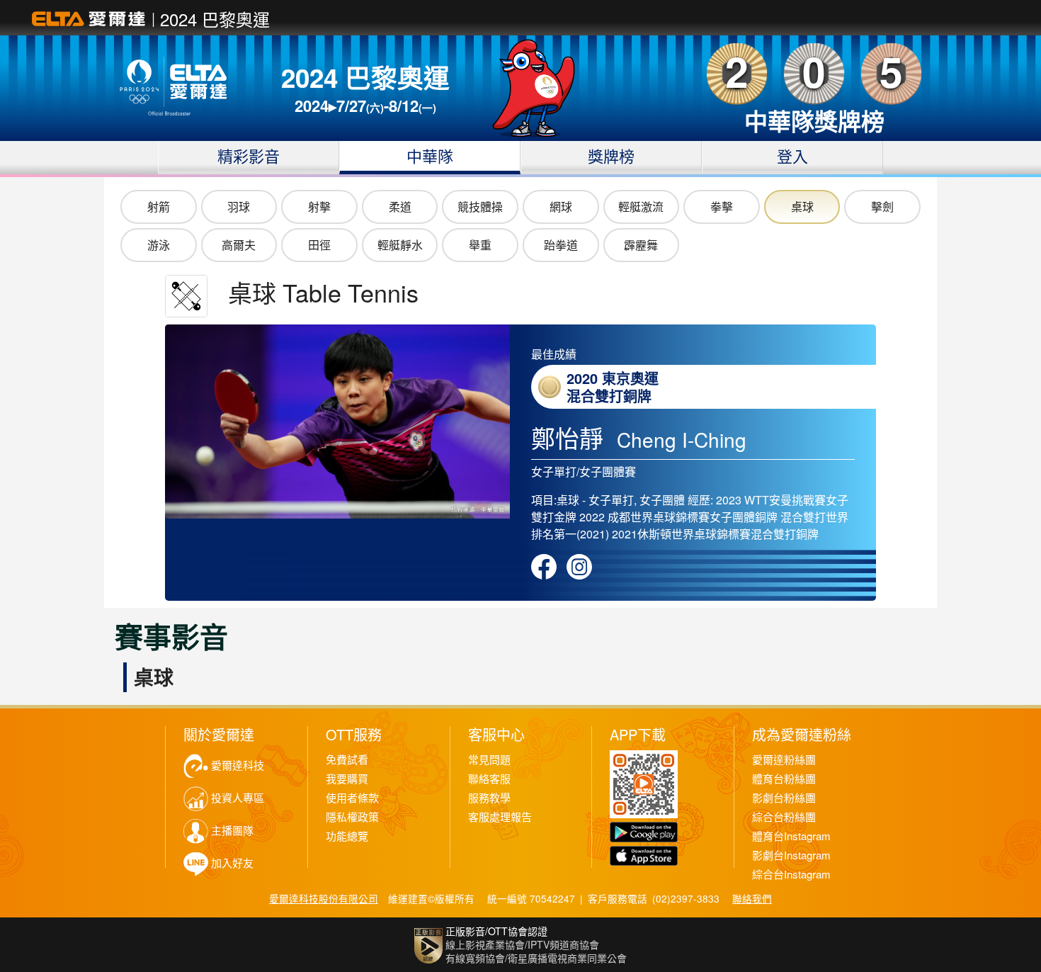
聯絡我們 (752, 898)
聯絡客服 (489, 779)
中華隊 (429, 155)
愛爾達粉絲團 (784, 760)
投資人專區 (237, 798)
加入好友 (232, 863)
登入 (792, 155)
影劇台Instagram (791, 855)
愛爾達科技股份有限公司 (323, 898)
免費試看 (347, 760)
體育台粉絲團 (784, 779)
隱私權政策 (352, 817)
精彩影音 (248, 155)
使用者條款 (352, 798)
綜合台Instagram (791, 875)
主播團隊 (232, 831)
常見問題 (489, 760)
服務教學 (489, 798)
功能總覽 (347, 836)
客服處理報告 (500, 817)
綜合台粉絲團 (784, 817)
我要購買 (347, 779)
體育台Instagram (791, 836)
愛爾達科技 (237, 765)
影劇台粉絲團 (784, 798)
